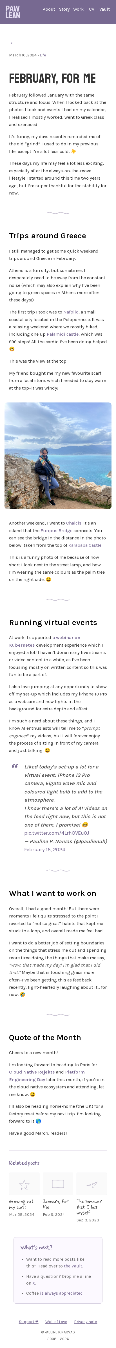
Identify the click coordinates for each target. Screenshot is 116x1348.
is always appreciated (61, 1293)
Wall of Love (56, 1321)
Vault (104, 9)
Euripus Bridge (56, 530)
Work (78, 9)
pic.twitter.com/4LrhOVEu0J (56, 833)
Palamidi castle (63, 334)
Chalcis (73, 523)
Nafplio (71, 312)
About (49, 9)
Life (43, 55)
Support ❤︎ (29, 1321)
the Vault (73, 1266)
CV (91, 9)
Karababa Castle (84, 545)
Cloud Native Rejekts (32, 1072)
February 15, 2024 (44, 849)
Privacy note (85, 1321)
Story (64, 9)
